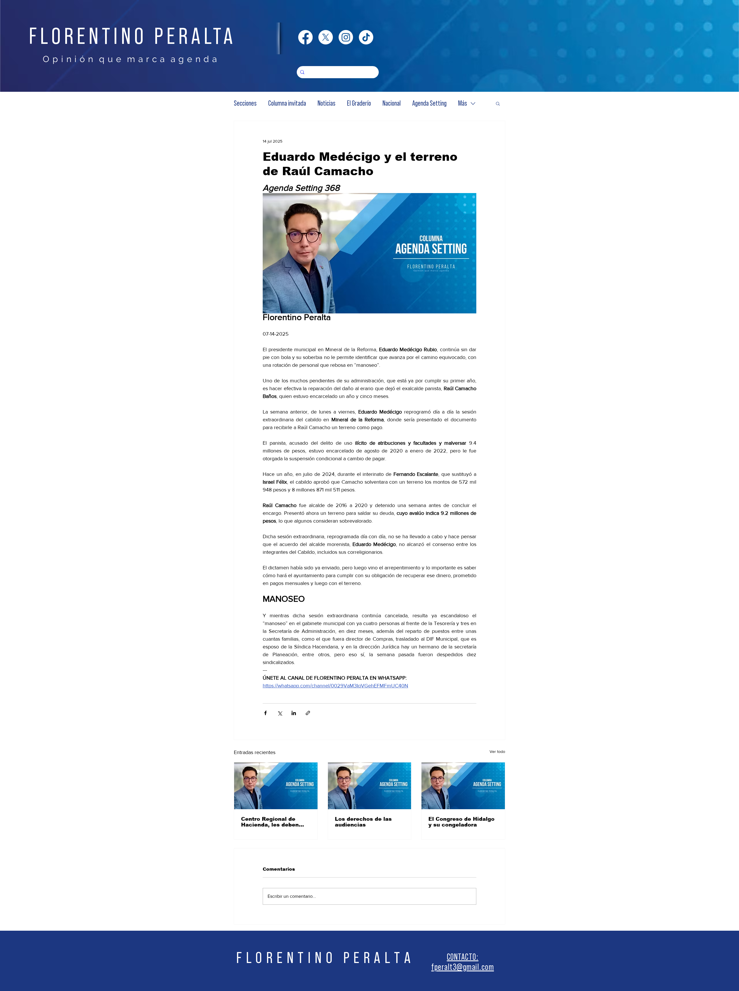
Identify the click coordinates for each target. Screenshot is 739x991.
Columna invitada (287, 103)
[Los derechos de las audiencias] (369, 785)
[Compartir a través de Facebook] (265, 713)
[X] (325, 37)
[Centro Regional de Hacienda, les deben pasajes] (276, 785)
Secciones (245, 103)
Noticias (326, 103)
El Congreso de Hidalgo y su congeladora (461, 822)
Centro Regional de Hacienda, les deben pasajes (270, 822)
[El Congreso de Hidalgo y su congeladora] (463, 785)
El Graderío (359, 103)
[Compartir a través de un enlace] (308, 713)
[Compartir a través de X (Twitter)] (279, 713)
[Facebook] (305, 37)
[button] (498, 103)
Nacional (391, 103)
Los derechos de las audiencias (363, 822)
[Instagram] (346, 37)
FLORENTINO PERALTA (132, 36)
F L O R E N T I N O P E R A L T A (323, 958)
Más (462, 103)
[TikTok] (366, 37)
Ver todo (497, 751)
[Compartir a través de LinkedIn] (293, 713)
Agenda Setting (429, 103)
